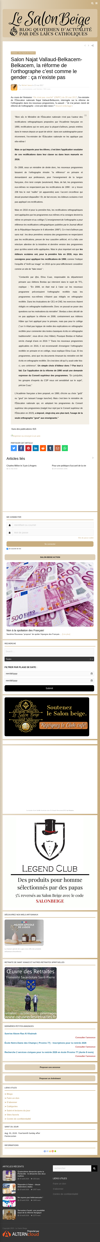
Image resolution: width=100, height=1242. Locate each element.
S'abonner (58, 1189)
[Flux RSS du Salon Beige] (53, 1151)
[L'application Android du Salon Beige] (55, 1151)
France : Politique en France (23, 53)
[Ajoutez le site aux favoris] (50, 1151)
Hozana (71, 810)
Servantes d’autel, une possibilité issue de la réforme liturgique (31, 1211)
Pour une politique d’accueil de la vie (69, 466)
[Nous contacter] (47, 1151)
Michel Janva (27, 85)
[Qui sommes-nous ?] (45, 1151)
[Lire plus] (66, 634)
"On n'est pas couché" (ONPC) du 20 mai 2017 (55, 97)
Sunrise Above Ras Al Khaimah (21, 1033)
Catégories (12, 1106)
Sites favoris (13, 1115)
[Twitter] (14, 448)
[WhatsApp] (65, 448)
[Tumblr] (50, 448)
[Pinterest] (28, 448)
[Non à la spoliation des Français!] (50, 626)
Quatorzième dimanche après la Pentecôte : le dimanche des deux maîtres (32, 1173)
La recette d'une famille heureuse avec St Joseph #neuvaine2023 (46, 810)
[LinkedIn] (36, 448)
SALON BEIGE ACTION (50, 557)
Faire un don (13, 1098)
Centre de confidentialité (19, 1119)
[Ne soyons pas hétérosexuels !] (9, 1206)
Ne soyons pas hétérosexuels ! (30, 1197)
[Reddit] (43, 448)
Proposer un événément (50, 1078)
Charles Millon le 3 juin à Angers (21, 466)
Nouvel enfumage (63, 106)
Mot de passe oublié (85, 538)
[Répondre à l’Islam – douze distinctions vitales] (9, 1193)
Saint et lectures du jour (18, 1110)
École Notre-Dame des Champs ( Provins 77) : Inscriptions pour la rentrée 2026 (45, 1043)
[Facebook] (21, 448)
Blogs (10, 1094)
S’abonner (12, 1102)
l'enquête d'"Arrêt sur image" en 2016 (32, 264)
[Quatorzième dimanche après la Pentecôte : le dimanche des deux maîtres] (9, 1180)
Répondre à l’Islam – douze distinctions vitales (29, 1185)
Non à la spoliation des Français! (25, 630)
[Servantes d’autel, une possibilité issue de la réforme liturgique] (9, 1219)
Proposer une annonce (50, 1067)
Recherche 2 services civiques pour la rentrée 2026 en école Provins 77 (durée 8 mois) (49, 1052)
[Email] (58, 448)
